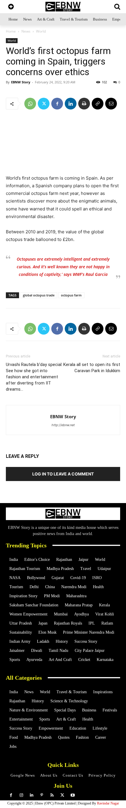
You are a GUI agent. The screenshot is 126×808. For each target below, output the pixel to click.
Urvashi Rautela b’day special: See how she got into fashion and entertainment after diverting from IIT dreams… (34, 377)
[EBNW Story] (63, 6)
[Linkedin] (70, 103)
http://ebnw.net (63, 425)
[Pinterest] (42, 795)
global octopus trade (39, 295)
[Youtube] (72, 795)
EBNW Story (20, 82)
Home (11, 31)
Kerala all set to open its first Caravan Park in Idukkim (91, 367)
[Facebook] (57, 103)
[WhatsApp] (30, 103)
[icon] (11, 7)
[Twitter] (44, 103)
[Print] (84, 103)
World (41, 31)
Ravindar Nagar (108, 803)
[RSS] (52, 795)
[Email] (111, 103)
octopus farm (71, 295)
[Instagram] (21, 795)
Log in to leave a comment (63, 473)
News (25, 31)
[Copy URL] (97, 103)
